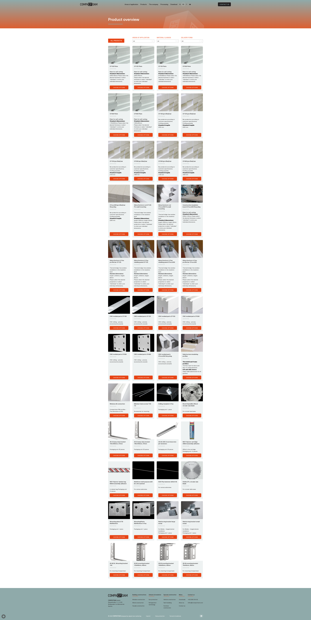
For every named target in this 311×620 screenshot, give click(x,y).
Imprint (148, 616)
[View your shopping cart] (190, 4)
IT (186, 4)
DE (180, 4)
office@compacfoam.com (195, 603)
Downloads (182, 599)
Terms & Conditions (175, 616)
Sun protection (153, 599)
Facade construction (138, 606)
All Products (116, 41)
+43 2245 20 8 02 (193, 599)
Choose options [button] (167, 415)
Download (173, 4)
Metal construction (138, 603)
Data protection (160, 616)
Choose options (119, 87)
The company (153, 4)
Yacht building (168, 603)
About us (181, 603)
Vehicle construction (170, 599)
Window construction (138, 599)
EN (183, 4)
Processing (164, 4)
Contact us (224, 4)
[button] (3, 616)
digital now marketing (135, 616)
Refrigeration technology (152, 604)
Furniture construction (167, 607)
